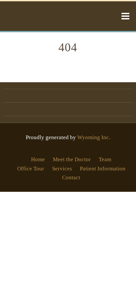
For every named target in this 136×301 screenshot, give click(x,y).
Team (105, 159)
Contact (71, 177)
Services (62, 168)
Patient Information (102, 168)
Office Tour (30, 168)
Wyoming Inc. (93, 137)
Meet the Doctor (72, 159)
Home (38, 159)
